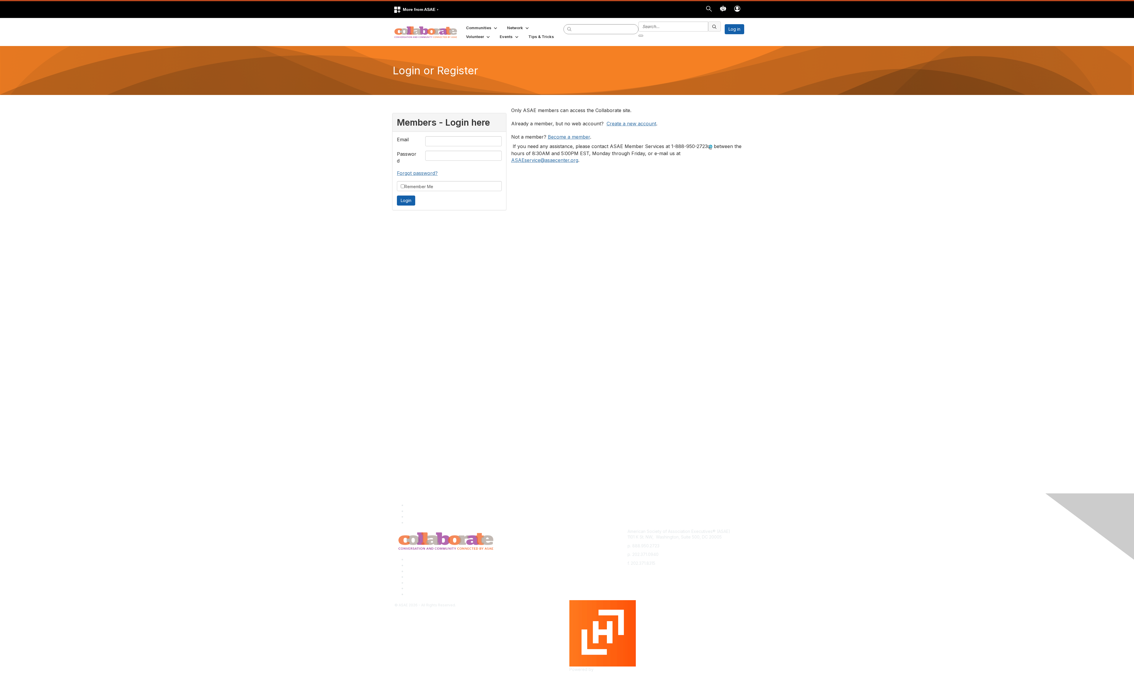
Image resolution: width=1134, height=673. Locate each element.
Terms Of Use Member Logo (434, 588)
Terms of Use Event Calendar (435, 582)
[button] (416, 9)
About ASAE (417, 559)
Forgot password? (417, 173)
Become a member (569, 137)
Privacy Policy (420, 565)
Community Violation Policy (432, 576)
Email (403, 139)
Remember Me (419, 186)
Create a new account (631, 124)
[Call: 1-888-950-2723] (710, 147)
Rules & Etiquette (422, 594)
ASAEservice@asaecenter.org (544, 160)
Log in (734, 29)
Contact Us (417, 571)
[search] (569, 29)
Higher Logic (607, 669)
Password (406, 157)
